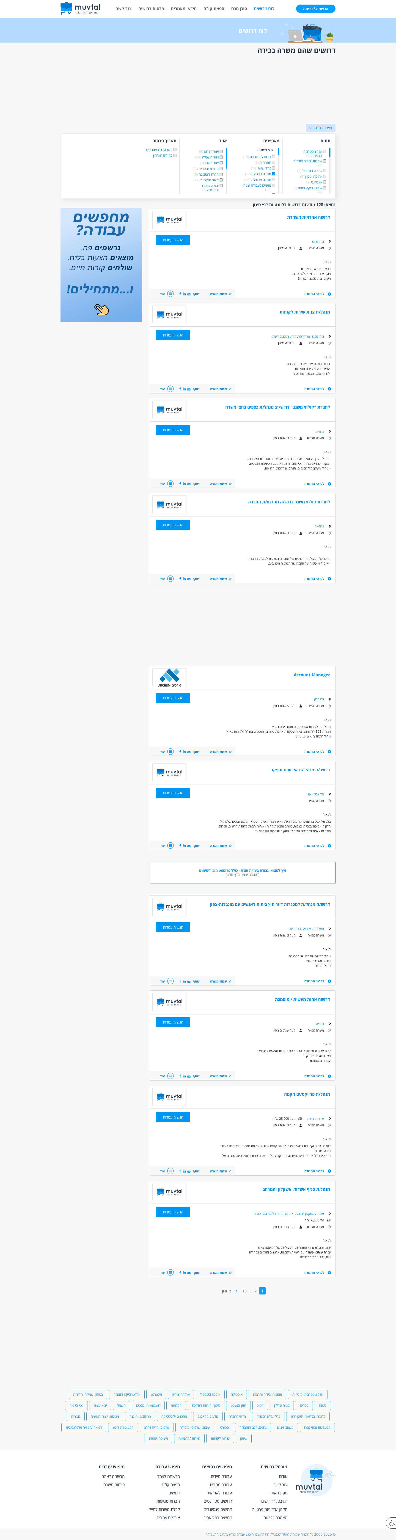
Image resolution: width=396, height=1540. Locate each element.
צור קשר (124, 8)
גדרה (310, 1118)
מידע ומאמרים (184, 8)
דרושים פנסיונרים (218, 1509)
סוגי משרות (265, 150)
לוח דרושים (264, 8)
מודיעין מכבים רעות (284, 336)
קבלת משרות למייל (164, 1509)
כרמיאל (319, 431)
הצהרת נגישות (275, 1517)
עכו (291, 928)
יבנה (301, 1213)
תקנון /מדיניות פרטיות (269, 1509)
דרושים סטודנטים (218, 1501)
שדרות (320, 1118)
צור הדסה (304, 336)
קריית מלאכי (275, 1213)
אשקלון (309, 1213)
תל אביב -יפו (316, 794)
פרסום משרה (114, 1484)
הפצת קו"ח (214, 8)
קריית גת (290, 1213)
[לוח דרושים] (101, 320)
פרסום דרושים (151, 8)
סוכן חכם (239, 8)
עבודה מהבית (221, 1484)
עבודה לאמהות (220, 1493)
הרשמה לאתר (168, 1476)
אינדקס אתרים (168, 1517)
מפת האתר (278, 1493)
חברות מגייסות (168, 1501)
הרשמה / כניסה (315, 8)
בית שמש (318, 241)
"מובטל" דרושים (274, 1501)
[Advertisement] (198, 90)
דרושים (174, 1493)
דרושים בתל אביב (218, 1517)
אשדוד (320, 1213)
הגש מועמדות (173, 240)
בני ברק (319, 699)
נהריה (298, 928)
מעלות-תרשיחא (314, 928)
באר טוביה (260, 1213)
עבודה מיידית (221, 1476)
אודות (283, 1476)
